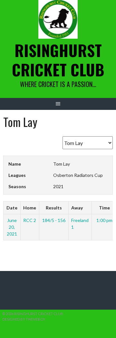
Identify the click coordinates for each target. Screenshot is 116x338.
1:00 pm (104, 220)
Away (77, 207)
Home (29, 207)
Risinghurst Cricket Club (58, 60)
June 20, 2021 (12, 227)
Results (54, 207)
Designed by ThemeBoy (23, 319)
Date (11, 207)
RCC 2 (29, 220)
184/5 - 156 (53, 220)
